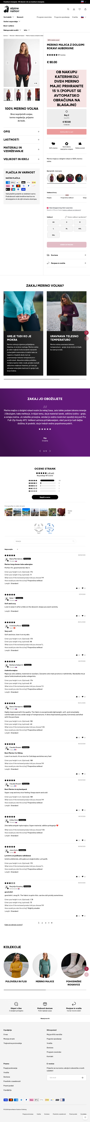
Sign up (45, 577)
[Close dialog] (67, 529)
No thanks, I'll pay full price (45, 588)
